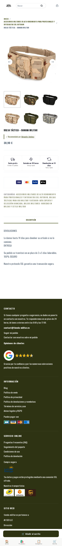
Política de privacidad (13, 397)
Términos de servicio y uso (15, 406)
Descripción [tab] (31, 220)
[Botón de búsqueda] (41, 5)
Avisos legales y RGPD (13, 410)
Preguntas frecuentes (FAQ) (15, 442)
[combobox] (27, 5)
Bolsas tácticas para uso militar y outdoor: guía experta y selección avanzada (30, 200)
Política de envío (11, 392)
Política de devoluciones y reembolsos (20, 401)
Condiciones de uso (12, 451)
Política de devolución (13, 456)
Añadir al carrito (32, 533)
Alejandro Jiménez (27, 136)
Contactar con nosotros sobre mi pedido (21, 337)
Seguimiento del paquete (14, 446)
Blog (6, 387)
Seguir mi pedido (11, 332)
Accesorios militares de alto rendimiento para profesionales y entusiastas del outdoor (30, 196)
